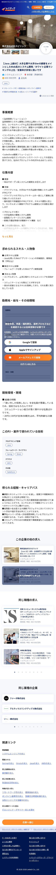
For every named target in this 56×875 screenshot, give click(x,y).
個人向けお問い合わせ (37, 838)
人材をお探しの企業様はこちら (43, 11)
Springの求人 (8, 763)
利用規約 (7, 332)
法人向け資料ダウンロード (12, 849)
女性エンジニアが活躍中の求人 (15, 800)
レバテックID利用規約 (21, 332)
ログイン (49, 7)
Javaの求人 (34, 763)
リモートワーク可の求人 (12, 792)
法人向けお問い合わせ (37, 845)
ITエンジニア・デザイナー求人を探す (18, 809)
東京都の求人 (8, 773)
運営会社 (5, 853)
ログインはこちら (28, 364)
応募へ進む (28, 822)
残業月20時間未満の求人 (35, 796)
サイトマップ (34, 842)
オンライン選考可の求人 (12, 796)
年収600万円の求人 (10, 782)
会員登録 (37, 7)
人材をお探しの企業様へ (11, 845)
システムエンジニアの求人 (13, 753)
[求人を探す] (28, 7)
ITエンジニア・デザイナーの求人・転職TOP (15, 829)
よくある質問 (7, 842)
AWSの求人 (46, 763)
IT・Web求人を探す (9, 838)
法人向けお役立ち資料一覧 (39, 849)
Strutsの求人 (21, 763)
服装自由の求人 (32, 792)
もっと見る (7, 236)
